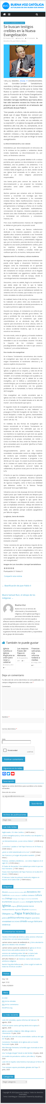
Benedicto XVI (8, 41)
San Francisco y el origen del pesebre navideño (18, 855)
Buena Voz (20, 38)
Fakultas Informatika (9, 937)
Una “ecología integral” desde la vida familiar (17, 1053)
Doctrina (28, 899)
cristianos (31, 895)
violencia (6, 924)
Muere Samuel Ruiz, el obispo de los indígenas (18, 596)
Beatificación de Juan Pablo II (16, 585)
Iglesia (6, 906)
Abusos (5, 892)
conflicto (24, 895)
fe (41, 901)
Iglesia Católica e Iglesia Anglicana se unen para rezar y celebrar (9, 655)
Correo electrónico (9, 729)
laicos (31, 906)
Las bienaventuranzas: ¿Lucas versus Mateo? (17, 841)
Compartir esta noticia (13, 576)
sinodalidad (6, 921)
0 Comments (31, 38)
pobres (4, 918)
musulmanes (32, 909)
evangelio (30, 902)
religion (28, 918)
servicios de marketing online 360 (13, 953)
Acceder (5, 998)
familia (37, 902)
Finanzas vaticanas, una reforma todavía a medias (36, 654)
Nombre (5, 717)
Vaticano (23, 41)
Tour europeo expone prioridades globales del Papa (20, 1067)
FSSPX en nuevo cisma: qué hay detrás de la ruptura (20, 1026)
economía (35, 899)
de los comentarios (10, 1004)
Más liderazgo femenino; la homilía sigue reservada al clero (22, 1048)
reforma (20, 917)
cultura (38, 895)
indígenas (14, 906)
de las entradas (9, 1001)
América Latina (19, 892)
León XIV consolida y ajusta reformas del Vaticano (19, 1020)
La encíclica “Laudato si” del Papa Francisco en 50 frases (21, 847)
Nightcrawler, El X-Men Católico (13, 832)
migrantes (18, 910)
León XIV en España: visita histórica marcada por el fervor (22, 1062)
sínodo (23, 921)
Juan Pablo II (16, 41)
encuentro (22, 902)
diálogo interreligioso (19, 899)
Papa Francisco (25, 913)
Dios (3, 899)
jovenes (25, 906)
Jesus (19, 905)
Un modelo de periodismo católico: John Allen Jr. (18, 1056)
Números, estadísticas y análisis (14, 23)
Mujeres (25, 909)
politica (12, 917)
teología (30, 921)
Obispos (6, 913)
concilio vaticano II (15, 895)
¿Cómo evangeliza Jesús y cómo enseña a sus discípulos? (22, 836)
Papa (12, 914)
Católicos (6, 895)
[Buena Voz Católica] (4, 14)
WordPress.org (7, 1008)
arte (25, 892)
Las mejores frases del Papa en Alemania (22, 652)
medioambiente (8, 909)
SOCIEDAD (15, 921)
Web (3, 739)
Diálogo (9, 898)
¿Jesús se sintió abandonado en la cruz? (16, 852)
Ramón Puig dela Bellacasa (11, 964)
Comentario (6, 686)
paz (38, 914)
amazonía (11, 892)
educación (16, 902)
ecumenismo (7, 902)
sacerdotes (36, 918)
